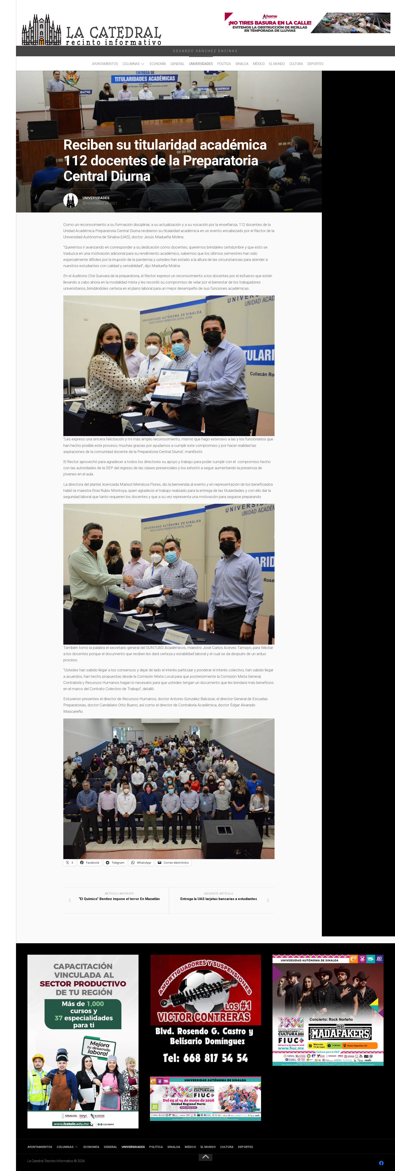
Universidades (201, 64)
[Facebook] (381, 1163)
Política (224, 64)
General (177, 64)
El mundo (277, 64)
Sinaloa (241, 64)
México (259, 64)
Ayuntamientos (105, 64)
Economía (158, 64)
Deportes (315, 64)
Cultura (296, 64)
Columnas (131, 64)
